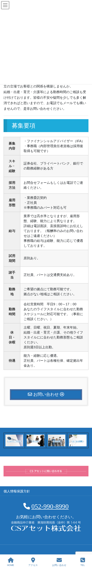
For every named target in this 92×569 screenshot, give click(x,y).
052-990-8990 (50, 506)
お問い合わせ (59, 565)
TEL (82, 565)
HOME (10, 565)
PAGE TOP (84, 548)
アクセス (33, 565)
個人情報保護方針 (17, 491)
